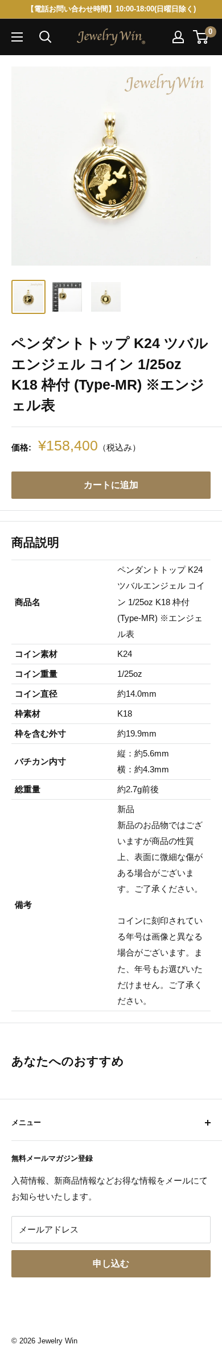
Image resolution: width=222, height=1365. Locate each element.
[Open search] (45, 37)
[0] (201, 37)
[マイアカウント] (178, 37)
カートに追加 (111, 485)
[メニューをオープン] (17, 37)
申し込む (111, 1263)
